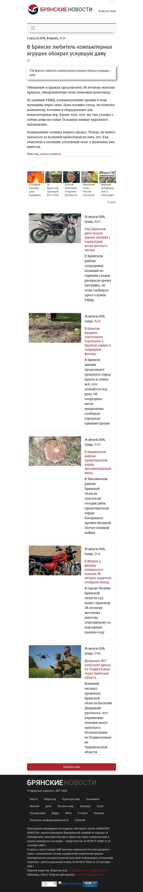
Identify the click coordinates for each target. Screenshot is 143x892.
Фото (68, 813)
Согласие (80, 820)
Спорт (100, 806)
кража (43, 154)
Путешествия (38, 813)
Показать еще (71, 767)
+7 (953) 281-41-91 (78, 870)
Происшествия (71, 799)
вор (36, 154)
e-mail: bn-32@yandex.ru (89, 874)
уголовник (55, 154)
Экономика (92, 799)
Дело (48, 806)
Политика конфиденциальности (49, 820)
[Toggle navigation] (33, 27)
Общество (50, 799)
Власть (34, 799)
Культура (85, 806)
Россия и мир (66, 806)
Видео (55, 813)
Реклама (99, 813)
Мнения (34, 806)
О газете (83, 813)
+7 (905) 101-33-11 (98, 870)
